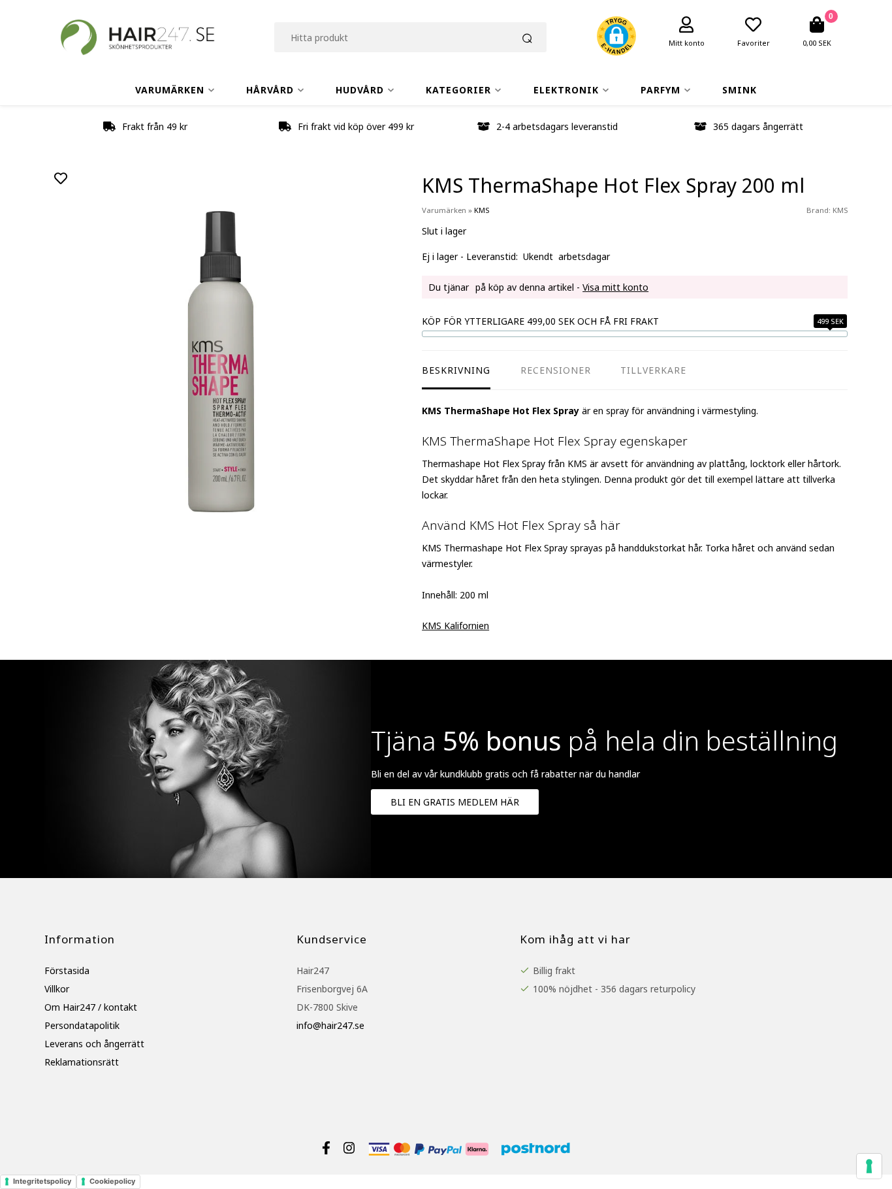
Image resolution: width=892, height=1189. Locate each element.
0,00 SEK (817, 43)
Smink (739, 90)
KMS (840, 210)
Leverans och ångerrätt (94, 1043)
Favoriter (753, 43)
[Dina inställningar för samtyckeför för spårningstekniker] (869, 1166)
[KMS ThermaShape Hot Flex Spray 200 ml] (221, 363)
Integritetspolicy (42, 1181)
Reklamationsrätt (81, 1062)
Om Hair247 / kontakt (90, 1007)
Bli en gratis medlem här (454, 802)
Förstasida (66, 970)
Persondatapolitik (81, 1025)
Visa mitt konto (615, 287)
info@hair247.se (330, 1025)
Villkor (56, 989)
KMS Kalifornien (455, 625)
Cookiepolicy (112, 1181)
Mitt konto (687, 43)
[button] (616, 37)
